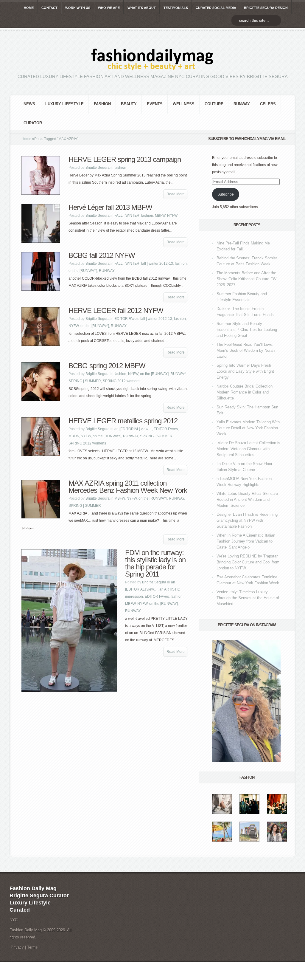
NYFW (172, 215)
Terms (32, 947)
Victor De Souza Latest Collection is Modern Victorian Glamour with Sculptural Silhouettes (248, 449)
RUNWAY (242, 104)
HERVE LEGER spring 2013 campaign (125, 159)
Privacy (17, 947)
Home (26, 139)
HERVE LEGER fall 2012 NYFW (116, 310)
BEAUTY (129, 104)
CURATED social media (216, 8)
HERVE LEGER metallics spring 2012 (123, 421)
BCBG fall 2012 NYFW (102, 255)
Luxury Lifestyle (64, 104)
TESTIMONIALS (176, 8)
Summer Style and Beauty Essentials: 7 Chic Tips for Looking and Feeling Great (247, 329)
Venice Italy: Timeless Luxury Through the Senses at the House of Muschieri (248, 598)
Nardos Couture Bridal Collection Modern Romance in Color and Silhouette (245, 392)
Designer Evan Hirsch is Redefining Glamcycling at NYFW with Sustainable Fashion (247, 520)
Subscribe (225, 194)
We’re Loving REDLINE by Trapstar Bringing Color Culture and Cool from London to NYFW (248, 562)
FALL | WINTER (126, 215)
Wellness (183, 104)
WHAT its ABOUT (141, 8)
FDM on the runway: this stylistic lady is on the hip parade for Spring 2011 (155, 563)
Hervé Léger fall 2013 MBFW (110, 207)
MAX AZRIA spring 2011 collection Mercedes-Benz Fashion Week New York (128, 486)
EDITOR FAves (126, 319)
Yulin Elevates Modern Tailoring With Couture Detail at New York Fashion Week (248, 428)
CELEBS (268, 104)
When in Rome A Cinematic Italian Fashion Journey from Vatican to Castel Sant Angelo (246, 541)
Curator (33, 123)
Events (155, 104)
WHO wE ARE (109, 8)
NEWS (29, 104)
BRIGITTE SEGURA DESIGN (266, 8)
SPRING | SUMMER (85, 381)
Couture (214, 104)
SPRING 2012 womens (121, 381)
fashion (102, 104)
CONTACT (49, 8)
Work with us (77, 8)
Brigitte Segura (97, 167)
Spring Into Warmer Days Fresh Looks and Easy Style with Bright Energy (245, 371)
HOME (29, 8)
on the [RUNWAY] (83, 271)
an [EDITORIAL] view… (133, 429)
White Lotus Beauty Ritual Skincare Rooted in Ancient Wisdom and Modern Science (247, 499)
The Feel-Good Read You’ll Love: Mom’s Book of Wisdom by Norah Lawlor (246, 350)
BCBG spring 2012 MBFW (107, 366)
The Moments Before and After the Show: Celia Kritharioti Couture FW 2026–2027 (246, 279)
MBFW (160, 215)
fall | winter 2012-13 (157, 263)
